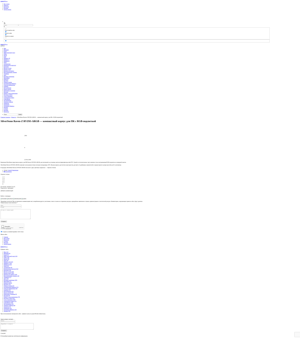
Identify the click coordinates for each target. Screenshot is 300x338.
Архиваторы (7, 64)
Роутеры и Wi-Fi (8, 95)
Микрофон (7, 78)
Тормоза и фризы (8, 102)
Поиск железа (7, 89)
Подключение (7, 88)
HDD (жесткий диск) (9, 52)
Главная (6, 237)
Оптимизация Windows (10, 83)
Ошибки (6, 86)
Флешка (6, 107)
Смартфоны (7, 99)
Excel (5, 51)
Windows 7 (6, 59)
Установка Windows (9, 106)
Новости (6, 5)
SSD (5, 57)
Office (5, 54)
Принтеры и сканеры (9, 90)
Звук (5, 75)
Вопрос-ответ (7, 69)
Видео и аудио (7, 68)
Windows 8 (6, 61)
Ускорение (6, 104)
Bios (5, 48)
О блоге (6, 109)
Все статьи (6, 4)
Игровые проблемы (9, 76)
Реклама (6, 8)
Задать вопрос (7, 9)
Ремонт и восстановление (11, 93)
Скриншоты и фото (9, 97)
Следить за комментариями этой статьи (13, 231)
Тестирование (7, 100)
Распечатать (8, 171)
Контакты (6, 6)
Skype (5, 55)
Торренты (6, 103)
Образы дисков (8, 82)
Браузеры (6, 66)
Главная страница (5, 117)
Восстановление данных (10, 72)
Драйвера (6, 73)
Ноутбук (6, 80)
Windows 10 (7, 58)
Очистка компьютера (9, 85)
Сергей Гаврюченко (13, 170)
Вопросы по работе (9, 71)
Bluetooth (6, 50)
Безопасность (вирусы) (10, 65)
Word (5, 62)
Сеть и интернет (8, 96)
